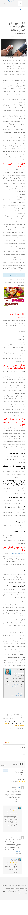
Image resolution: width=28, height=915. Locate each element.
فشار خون (15, 58)
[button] (3, 4)
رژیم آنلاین (20, 693)
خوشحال (6, 723)
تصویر (12, 721)
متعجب (23, 725)
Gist (12, 723)
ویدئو (10, 721)
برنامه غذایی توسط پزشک (17, 696)
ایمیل (24, 754)
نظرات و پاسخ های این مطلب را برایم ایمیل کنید (19, 772)
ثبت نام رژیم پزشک (11, 1)
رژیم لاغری (15, 275)
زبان (21, 725)
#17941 (13, 830)
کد (14, 723)
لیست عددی (23, 723)
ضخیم (23, 721)
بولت (21, 723)
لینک (14, 721)
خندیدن (8, 723)
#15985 (16, 853)
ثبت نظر (5, 770)
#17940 (16, 802)
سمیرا (11, 859)
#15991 (13, 872)
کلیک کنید (13, 687)
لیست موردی (6, 721)
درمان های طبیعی (15, 553)
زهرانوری (10, 808)
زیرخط (18, 721)
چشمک (16, 725)
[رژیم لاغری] (14, 296)
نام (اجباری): (22, 747)
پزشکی (23, 19)
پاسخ (20, 802)
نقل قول (17, 723)
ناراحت (18, 725)
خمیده (21, 721)
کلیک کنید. (15, 684)
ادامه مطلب (15, 828)
